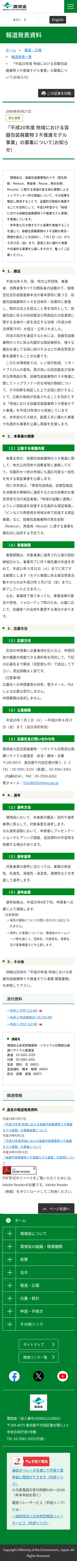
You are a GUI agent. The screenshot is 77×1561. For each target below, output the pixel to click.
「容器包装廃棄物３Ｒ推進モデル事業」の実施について (38, 1160)
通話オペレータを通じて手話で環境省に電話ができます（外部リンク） (37, 1477)
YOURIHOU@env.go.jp (41, 782)
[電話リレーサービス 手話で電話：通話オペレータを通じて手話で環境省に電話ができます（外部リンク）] (38, 1461)
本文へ (17, 20)
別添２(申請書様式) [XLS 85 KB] (31, 1017)
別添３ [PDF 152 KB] (24, 1024)
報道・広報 (32, 49)
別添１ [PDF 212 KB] (24, 1010)
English (58, 19)
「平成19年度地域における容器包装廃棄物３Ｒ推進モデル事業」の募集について (37, 1144)
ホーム (11, 49)
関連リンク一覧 (35, 1357)
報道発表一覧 (21, 56)
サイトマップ (33, 1344)
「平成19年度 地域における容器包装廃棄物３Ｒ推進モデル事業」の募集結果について (38, 1127)
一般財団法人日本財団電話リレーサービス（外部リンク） (37, 1519)
